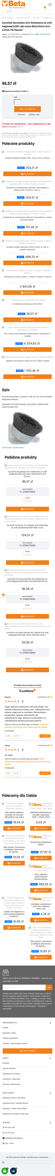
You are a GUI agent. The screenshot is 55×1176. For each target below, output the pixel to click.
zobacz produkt (45, 736)
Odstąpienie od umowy (11, 1074)
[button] (8, 736)
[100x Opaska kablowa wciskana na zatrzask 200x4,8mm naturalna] (14, 806)
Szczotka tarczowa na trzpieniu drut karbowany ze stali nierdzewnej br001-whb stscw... (27, 526)
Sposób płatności (9, 1068)
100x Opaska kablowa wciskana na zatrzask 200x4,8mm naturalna (14, 814)
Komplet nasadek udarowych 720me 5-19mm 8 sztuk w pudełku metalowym (27, 248)
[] (4, 11)
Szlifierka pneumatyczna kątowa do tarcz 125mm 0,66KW (27, 361)
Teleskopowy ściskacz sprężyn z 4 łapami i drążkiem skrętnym (27, 277)
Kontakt (5, 1027)
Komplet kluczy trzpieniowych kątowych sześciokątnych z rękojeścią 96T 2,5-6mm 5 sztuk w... (27, 189)
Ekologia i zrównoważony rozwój (15, 1043)
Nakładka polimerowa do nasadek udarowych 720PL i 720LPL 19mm (41, 814)
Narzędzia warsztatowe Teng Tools (16, 1114)
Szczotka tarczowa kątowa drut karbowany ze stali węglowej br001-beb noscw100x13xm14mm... (27, 580)
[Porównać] (51, 152)
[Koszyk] (44, 4)
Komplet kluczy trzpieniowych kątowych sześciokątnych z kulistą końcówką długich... (27, 218)
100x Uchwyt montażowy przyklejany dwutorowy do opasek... (14, 849)
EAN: (37, 34)
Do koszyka (28, 174)
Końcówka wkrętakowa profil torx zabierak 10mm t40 (41, 906)
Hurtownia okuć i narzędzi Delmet (15, 1103)
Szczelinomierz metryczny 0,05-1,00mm (27, 304)
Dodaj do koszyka (27, 109)
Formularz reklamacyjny (11, 1084)
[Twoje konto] (38, 4)
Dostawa (6, 1063)
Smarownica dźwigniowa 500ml (40, 843)
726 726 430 (9, 1133)
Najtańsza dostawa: (9, 127)
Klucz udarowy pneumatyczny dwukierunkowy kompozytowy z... (41, 876)
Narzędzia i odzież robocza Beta (15, 1108)
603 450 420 (9, 1127)
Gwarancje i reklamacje (11, 1079)
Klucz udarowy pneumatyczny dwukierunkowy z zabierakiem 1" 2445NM (27, 335)
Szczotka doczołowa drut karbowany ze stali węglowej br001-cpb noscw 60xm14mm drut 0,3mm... (27, 474)
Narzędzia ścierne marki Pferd (14, 1098)
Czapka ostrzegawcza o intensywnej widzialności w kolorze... (14, 914)
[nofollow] (34, 114)
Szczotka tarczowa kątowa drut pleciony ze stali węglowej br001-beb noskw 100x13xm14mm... (27, 633)
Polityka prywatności (10, 1038)
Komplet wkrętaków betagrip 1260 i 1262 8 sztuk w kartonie (27, 158)
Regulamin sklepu (9, 1033)
